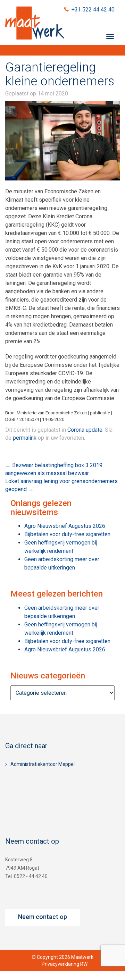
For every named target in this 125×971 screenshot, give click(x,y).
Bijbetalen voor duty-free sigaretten (67, 534)
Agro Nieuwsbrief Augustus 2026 (64, 526)
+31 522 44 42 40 (93, 9)
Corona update (84, 430)
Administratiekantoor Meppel (42, 764)
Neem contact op (42, 916)
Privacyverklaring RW (65, 964)
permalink (24, 437)
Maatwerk (34, 24)
